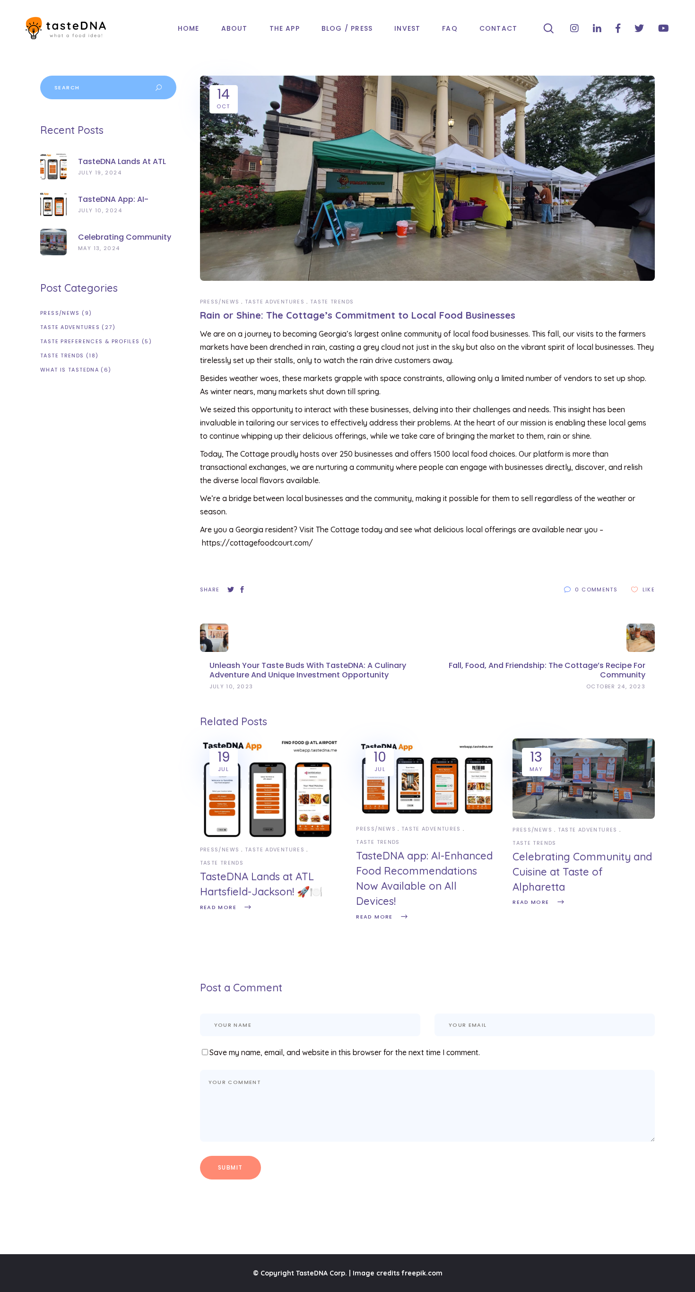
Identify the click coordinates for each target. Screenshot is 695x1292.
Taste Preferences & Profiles (90, 341)
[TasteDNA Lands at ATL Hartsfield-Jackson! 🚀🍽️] (271, 836)
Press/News (220, 301)
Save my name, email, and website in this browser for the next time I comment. (344, 1052)
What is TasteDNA (69, 369)
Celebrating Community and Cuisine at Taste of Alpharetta (582, 871)
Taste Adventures (274, 301)
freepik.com (422, 1273)
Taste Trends (332, 301)
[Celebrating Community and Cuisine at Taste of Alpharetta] (584, 816)
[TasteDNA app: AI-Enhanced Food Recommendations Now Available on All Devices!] (427, 815)
